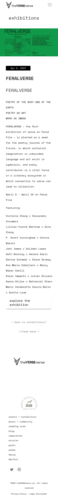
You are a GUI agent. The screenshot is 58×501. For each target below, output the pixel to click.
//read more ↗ (29, 331)
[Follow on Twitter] (12, 469)
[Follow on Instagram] (19, 469)
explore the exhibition (20, 302)
